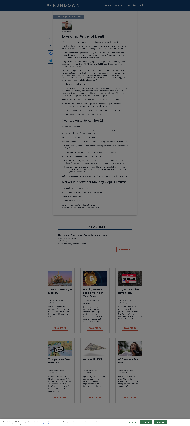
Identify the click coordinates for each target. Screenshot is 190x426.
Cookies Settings (131, 422)
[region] (95, 422)
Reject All (146, 422)
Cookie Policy (47, 424)
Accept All (160, 422)
